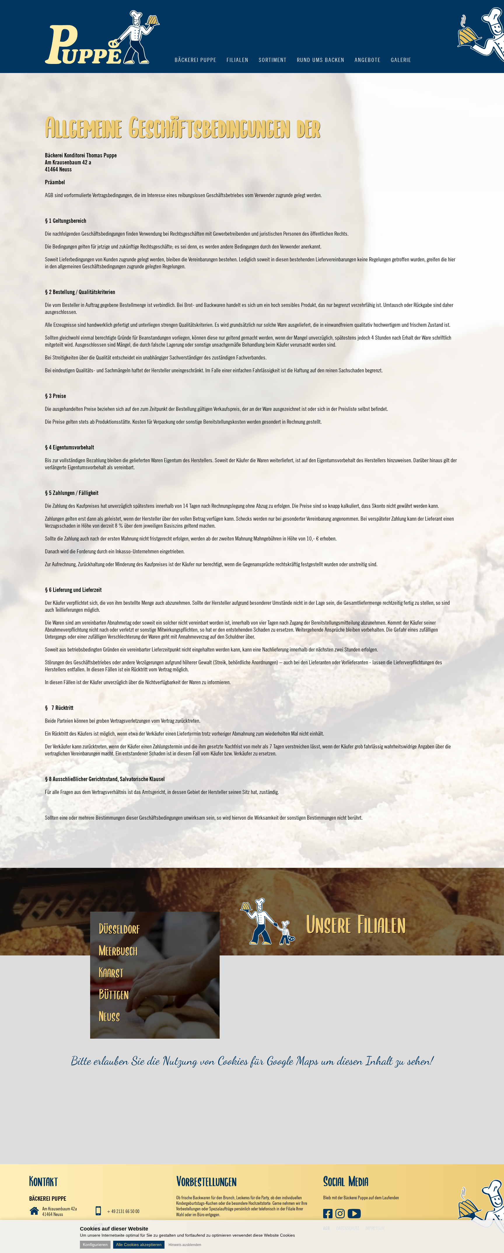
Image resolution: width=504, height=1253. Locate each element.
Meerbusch (118, 951)
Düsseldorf (119, 929)
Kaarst (111, 973)
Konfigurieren (95, 1244)
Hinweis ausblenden (185, 1245)
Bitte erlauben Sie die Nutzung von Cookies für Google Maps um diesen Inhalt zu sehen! (252, 1061)
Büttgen (114, 995)
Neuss (109, 1016)
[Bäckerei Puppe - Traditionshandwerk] (102, 70)
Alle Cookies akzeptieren (139, 1244)
